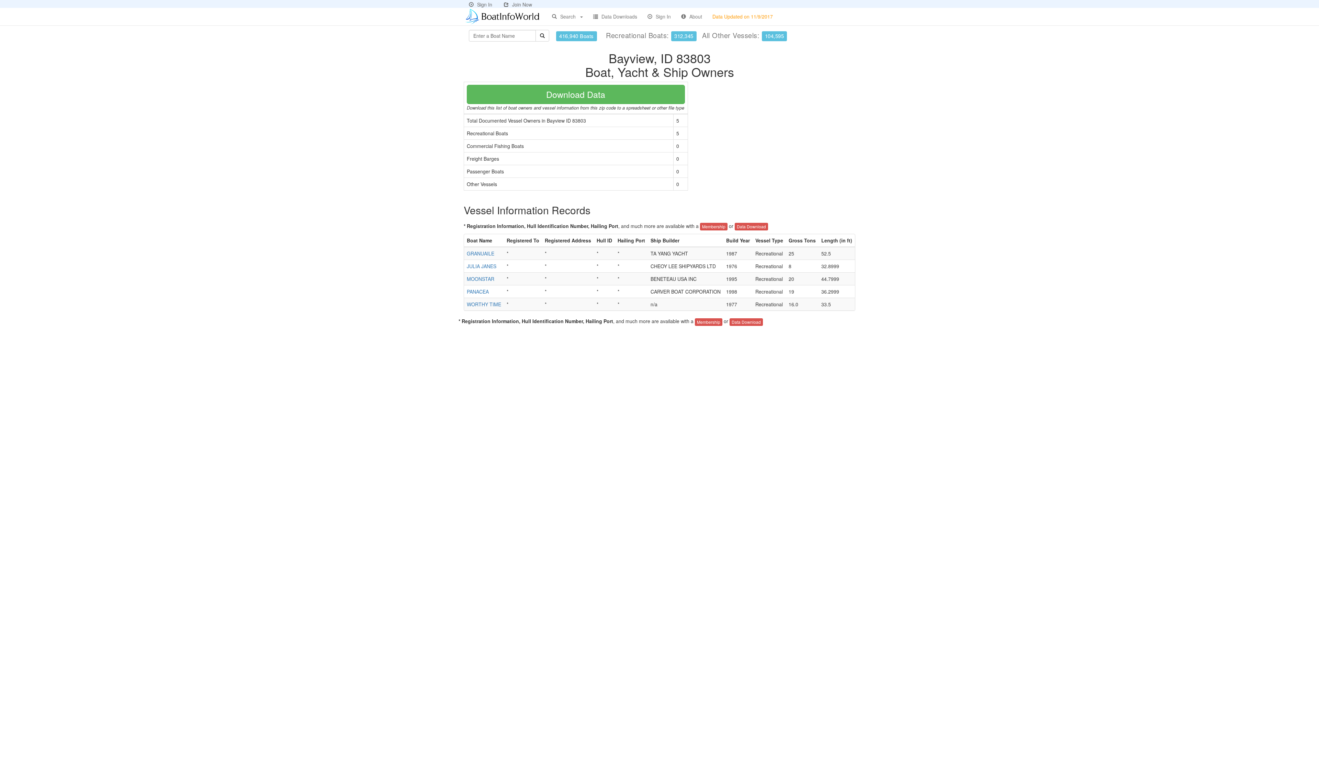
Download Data (575, 94)
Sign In (484, 4)
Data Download (751, 226)
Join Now (522, 4)
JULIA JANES (481, 266)
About (695, 16)
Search (568, 16)
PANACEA (478, 291)
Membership (713, 226)
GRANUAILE (480, 253)
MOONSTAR (480, 278)
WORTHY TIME (484, 304)
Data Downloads (619, 16)
